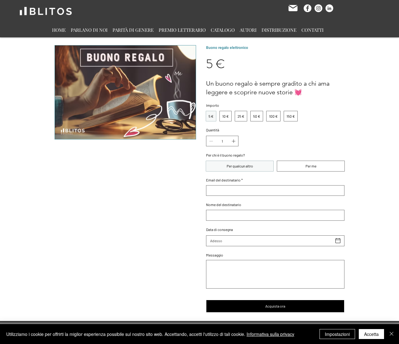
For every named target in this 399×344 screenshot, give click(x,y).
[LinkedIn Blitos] (329, 8)
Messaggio (214, 255)
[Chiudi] (391, 334)
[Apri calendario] (338, 240)
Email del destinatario (224, 180)
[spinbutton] (222, 141)
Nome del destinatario (223, 204)
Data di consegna (219, 229)
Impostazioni (337, 334)
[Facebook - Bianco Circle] (307, 8)
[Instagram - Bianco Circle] (318, 8)
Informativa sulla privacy (270, 334)
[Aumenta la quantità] (234, 141)
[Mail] (293, 8)
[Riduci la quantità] (210, 141)
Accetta (371, 334)
